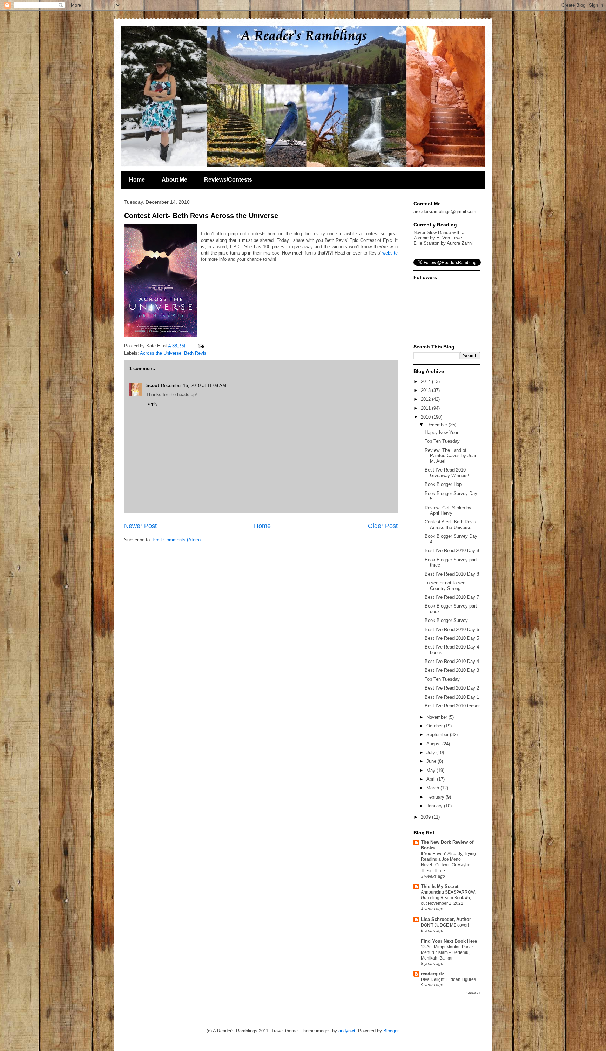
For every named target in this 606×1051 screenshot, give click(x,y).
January (435, 805)
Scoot (152, 385)
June (432, 761)
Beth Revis (195, 353)
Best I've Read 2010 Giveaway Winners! (447, 472)
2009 (426, 817)
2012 (426, 399)
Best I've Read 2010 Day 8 (452, 574)
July (431, 752)
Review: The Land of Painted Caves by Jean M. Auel (451, 456)
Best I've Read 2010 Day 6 (452, 629)
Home (137, 180)
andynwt (346, 1030)
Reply (152, 403)
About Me (174, 180)
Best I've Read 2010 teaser (452, 705)
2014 (426, 381)
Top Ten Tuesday (442, 441)
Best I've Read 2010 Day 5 (452, 638)
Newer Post (140, 525)
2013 (426, 390)
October (435, 725)
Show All (473, 993)
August (434, 743)
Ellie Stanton (426, 243)
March (433, 788)
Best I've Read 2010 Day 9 (452, 550)
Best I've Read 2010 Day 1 (452, 697)
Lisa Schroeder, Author (446, 919)
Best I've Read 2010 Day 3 (452, 670)
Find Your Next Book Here (449, 941)
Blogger (390, 1030)
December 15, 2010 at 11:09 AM (193, 385)
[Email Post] (200, 345)
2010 (426, 417)
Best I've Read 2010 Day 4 (452, 661)
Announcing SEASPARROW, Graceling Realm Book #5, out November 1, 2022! (448, 898)
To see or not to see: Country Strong (446, 585)
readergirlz (432, 973)
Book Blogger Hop (443, 484)
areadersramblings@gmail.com (444, 211)
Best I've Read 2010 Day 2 (452, 688)
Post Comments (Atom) (177, 539)
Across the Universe (160, 353)
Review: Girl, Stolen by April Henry (448, 510)
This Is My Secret (439, 886)
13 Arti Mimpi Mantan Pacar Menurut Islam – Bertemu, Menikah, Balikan (447, 952)
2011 (426, 408)
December (437, 424)
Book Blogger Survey (446, 620)
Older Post (383, 525)
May (431, 770)
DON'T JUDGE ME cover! (445, 925)
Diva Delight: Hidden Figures (448, 979)
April (431, 779)
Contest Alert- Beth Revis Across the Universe (201, 215)
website (390, 253)
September (438, 734)
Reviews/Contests (228, 180)
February (436, 797)
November (437, 717)
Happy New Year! (442, 432)
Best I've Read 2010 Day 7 (452, 597)
